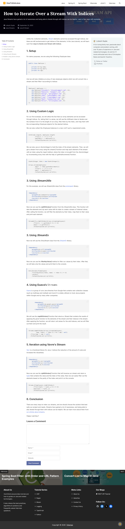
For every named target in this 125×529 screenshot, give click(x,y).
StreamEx (63, 241)
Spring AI (71, 3)
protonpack (69, 186)
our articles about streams (35, 412)
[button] (119, 3)
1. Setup (4, 44)
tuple (28, 376)
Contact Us (77, 502)
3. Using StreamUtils (7, 49)
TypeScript (40, 510)
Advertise (76, 498)
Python (39, 514)
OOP (38, 494)
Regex (39, 498)
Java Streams (10, 28)
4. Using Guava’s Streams (9, 54)
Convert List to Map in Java (81, 475)
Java (63, 3)
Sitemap (70, 525)
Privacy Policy (78, 506)
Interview (112, 3)
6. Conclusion (6, 59)
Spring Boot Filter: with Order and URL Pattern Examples (30, 477)
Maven (39, 502)
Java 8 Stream (24, 28)
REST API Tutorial (104, 494)
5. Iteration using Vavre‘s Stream (11, 56)
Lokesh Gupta (10, 25)
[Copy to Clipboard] (87, 63)
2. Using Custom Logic (8, 46)
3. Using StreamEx (7, 51)
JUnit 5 (102, 3)
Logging (39, 506)
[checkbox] (120, 524)
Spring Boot (82, 3)
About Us (76, 494)
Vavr (28, 350)
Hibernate (93, 3)
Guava (29, 290)
